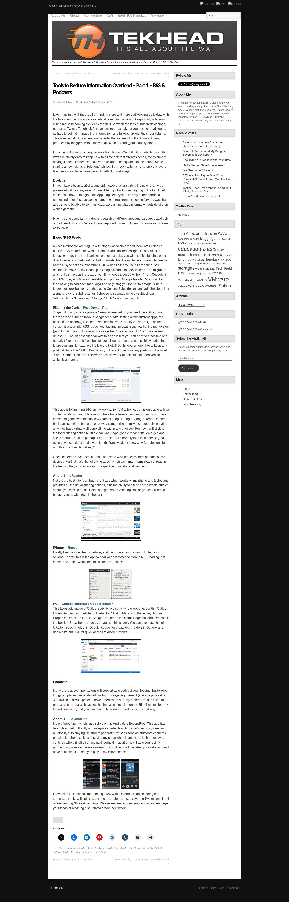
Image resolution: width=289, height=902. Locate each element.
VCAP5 (217, 273)
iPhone (137, 848)
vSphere (224, 285)
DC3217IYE (193, 243)
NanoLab (211, 259)
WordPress (231, 891)
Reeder (66, 852)
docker (212, 243)
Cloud (74, 16)
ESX (204, 250)
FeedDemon (100, 848)
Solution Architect (218, 263)
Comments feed (193, 399)
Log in (187, 388)
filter (116, 848)
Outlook (158, 848)
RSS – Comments (202, 329)
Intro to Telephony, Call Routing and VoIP (74, 73)
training (195, 273)
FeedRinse (105, 438)
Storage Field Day (204, 268)
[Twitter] (221, 4)
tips (187, 273)
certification (222, 239)
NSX (221, 260)
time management (91, 852)
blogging (206, 239)
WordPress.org (192, 404)
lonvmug (184, 259)
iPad (131, 848)
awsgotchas (184, 239)
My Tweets (183, 214)
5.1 (183, 234)
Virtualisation (187, 280)
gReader (124, 848)
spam (78, 852)
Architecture (93, 16)
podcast (182, 263)
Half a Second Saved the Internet (203, 165)
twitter (104, 852)
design (203, 243)
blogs (90, 848)
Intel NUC (217, 255)
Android (71, 848)
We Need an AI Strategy (198, 170)
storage (185, 268)
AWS (110, 16)
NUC (228, 259)
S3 (200, 263)
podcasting (193, 263)
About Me (58, 16)
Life (61, 848)
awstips (195, 239)
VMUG (202, 280)
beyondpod (82, 848)
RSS (72, 852)
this (76, 613)
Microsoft (198, 259)
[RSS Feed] (207, 4)
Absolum (190, 888)
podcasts (57, 852)
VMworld (209, 286)
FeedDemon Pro (95, 307)
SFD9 (205, 263)
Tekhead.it (56, 888)
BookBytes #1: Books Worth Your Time (207, 159)
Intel (207, 255)
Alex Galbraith (91, 102)
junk (144, 848)
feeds (110, 848)
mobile (150, 848)
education (189, 249)
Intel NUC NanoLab (132, 16)
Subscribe (188, 368)
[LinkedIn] (234, 4)
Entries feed (190, 393)
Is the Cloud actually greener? (201, 196)
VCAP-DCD (207, 273)
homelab (196, 255)
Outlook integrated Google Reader (87, 603)
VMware (157, 16)
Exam (221, 249)
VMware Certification (190, 286)
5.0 (179, 234)
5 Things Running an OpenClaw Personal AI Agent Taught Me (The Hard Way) (207, 179)
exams (183, 255)
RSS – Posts (199, 322)
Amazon (193, 233)
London (228, 255)
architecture (209, 233)
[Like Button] (58, 820)
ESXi (211, 249)
